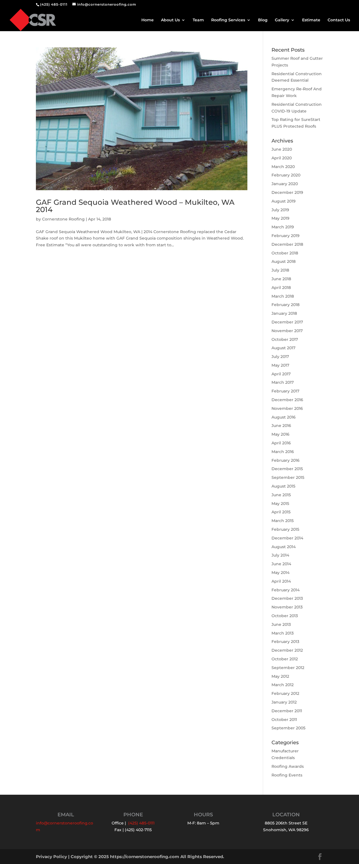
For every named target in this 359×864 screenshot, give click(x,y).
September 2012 (287, 667)
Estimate (311, 20)
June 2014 (281, 563)
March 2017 (282, 382)
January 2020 (284, 183)
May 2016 (280, 434)
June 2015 (281, 494)
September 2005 (288, 727)
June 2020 (281, 149)
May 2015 (280, 503)
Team (198, 20)
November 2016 (287, 408)
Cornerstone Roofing (63, 219)
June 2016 (281, 425)
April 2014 (281, 581)
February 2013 (285, 641)
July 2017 (280, 356)
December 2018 (287, 244)
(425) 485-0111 (54, 4)
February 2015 (285, 529)
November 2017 (287, 330)
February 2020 (285, 175)
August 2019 (283, 201)
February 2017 (285, 391)
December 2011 (286, 710)
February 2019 (285, 235)
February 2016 (285, 460)
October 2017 (284, 339)
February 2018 (285, 304)
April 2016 (281, 442)
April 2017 (281, 373)
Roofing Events (286, 775)
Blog (263, 20)
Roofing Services (228, 20)
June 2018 (281, 278)
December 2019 (287, 192)
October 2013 (284, 615)
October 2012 (284, 658)
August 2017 (283, 347)
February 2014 (285, 589)
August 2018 (283, 261)
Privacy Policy (51, 856)
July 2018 (280, 270)
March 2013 (282, 633)
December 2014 (287, 538)
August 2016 (283, 417)
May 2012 (280, 676)
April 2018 (281, 287)
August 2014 (283, 546)
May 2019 (280, 218)
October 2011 (284, 719)
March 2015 (282, 520)
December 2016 (287, 399)
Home (147, 20)
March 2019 (282, 226)
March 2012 (282, 684)
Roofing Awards (287, 766)
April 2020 (281, 157)
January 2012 (284, 702)
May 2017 (280, 365)
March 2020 (283, 166)
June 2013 (281, 624)
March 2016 (282, 451)
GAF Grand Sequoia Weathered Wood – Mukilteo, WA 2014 (135, 206)
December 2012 (287, 650)
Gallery (282, 20)
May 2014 (280, 572)
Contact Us (339, 20)
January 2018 (284, 313)
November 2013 (287, 607)
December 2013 (287, 598)
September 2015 (287, 477)
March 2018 (282, 296)
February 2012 (285, 693)
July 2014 (280, 555)
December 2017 (287, 322)
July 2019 (280, 209)
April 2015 (281, 511)
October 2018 (284, 253)
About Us (170, 20)
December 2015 (287, 468)
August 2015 (283, 486)
